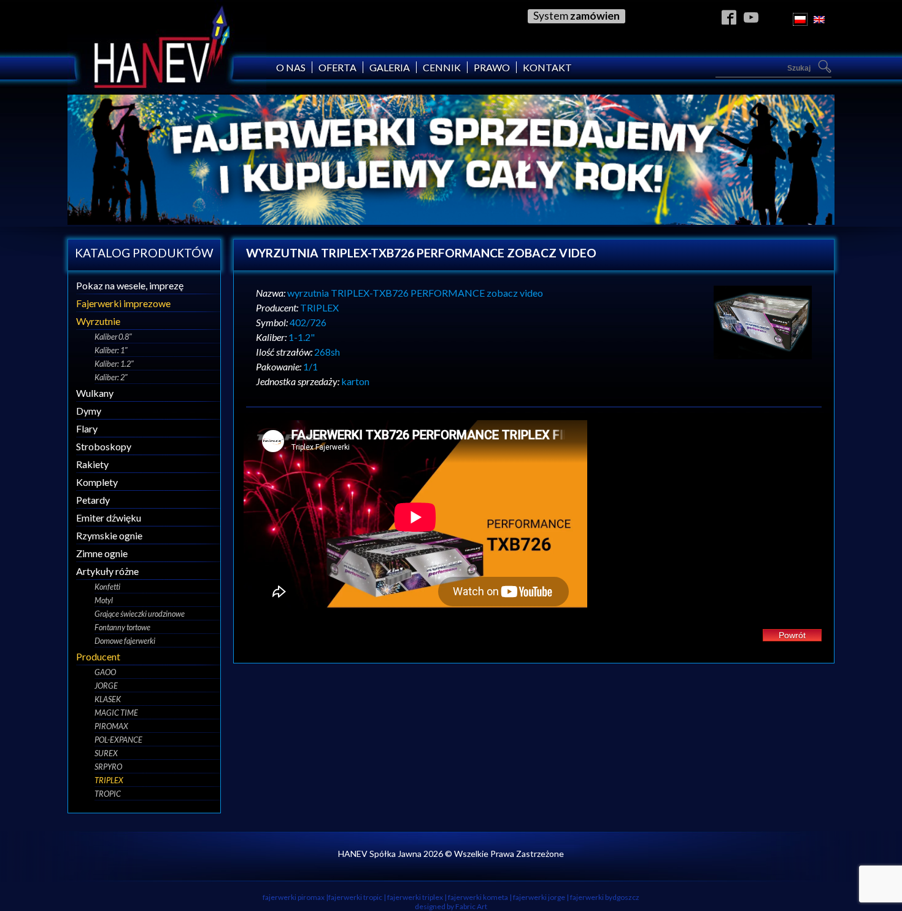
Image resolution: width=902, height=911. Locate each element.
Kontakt (547, 67)
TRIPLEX (108, 780)
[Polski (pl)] (800, 19)
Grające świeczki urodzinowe (139, 614)
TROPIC (107, 794)
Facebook (729, 17)
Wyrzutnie (98, 321)
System (576, 15)
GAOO (105, 672)
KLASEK (107, 699)
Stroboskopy (103, 446)
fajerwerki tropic (355, 897)
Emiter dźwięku (108, 517)
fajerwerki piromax (294, 897)
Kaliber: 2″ (111, 377)
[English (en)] (819, 19)
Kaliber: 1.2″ (114, 364)
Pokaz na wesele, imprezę (129, 285)
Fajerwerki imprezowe (123, 303)
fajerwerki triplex (415, 897)
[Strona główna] (166, 89)
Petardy (93, 500)
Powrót (792, 635)
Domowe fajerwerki (124, 641)
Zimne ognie (102, 553)
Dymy (88, 410)
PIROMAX (111, 726)
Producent (98, 656)
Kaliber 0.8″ (113, 337)
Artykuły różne (107, 571)
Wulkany (95, 393)
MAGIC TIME (116, 712)
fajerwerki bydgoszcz (604, 897)
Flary (87, 428)
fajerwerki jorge (539, 897)
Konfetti (107, 587)
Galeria (389, 67)
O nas (291, 67)
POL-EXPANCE (118, 740)
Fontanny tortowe (122, 627)
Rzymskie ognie (109, 535)
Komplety (97, 482)
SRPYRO (108, 767)
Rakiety (92, 464)
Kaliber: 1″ (111, 350)
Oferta (337, 67)
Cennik (442, 67)
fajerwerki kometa (478, 897)
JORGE (106, 685)
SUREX (106, 753)
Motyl (103, 600)
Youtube (751, 17)
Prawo (492, 67)
